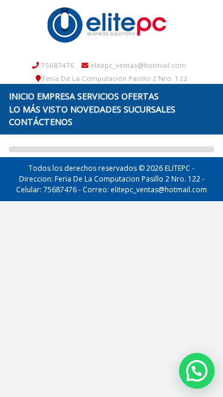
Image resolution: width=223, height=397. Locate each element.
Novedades (95, 109)
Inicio (21, 96)
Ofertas (140, 96)
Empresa (56, 96)
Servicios (98, 96)
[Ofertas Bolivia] (107, 24)
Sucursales (149, 109)
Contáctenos (41, 121)
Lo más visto (38, 109)
